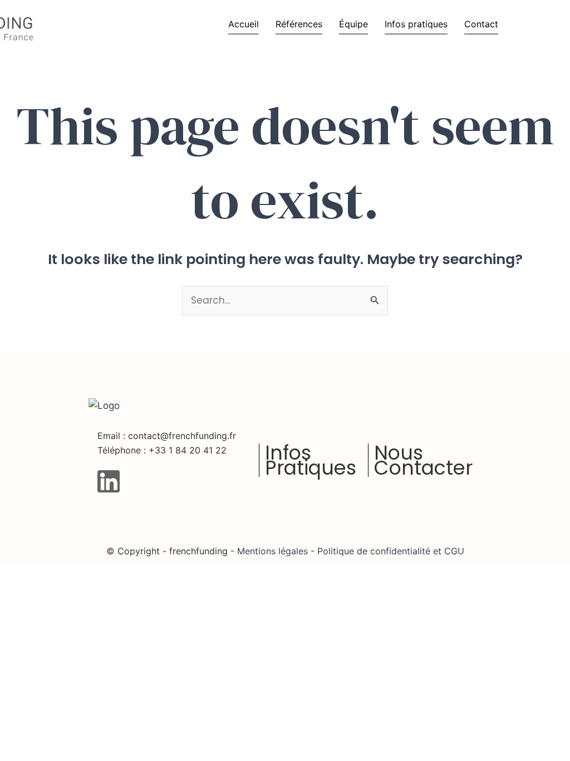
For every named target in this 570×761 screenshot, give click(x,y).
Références (299, 24)
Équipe (353, 24)
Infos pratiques (416, 24)
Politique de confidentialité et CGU (389, 551)
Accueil (243, 24)
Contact (481, 24)
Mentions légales (272, 551)
